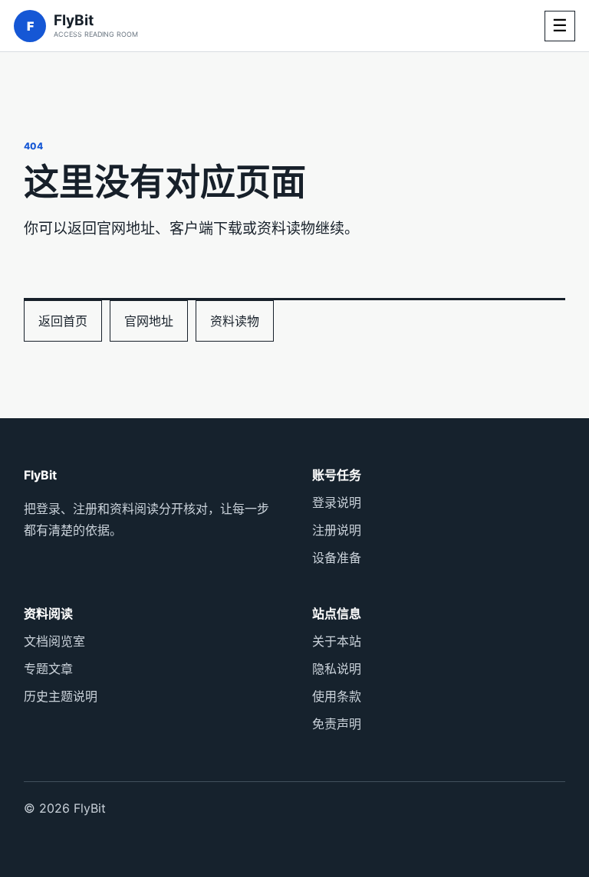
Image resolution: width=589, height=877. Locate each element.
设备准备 (336, 557)
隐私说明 (336, 668)
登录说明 (336, 502)
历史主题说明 (60, 696)
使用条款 (336, 696)
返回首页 (62, 321)
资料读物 (234, 321)
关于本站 (336, 641)
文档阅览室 (54, 641)
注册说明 (336, 530)
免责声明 (336, 723)
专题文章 (48, 668)
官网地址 (148, 321)
